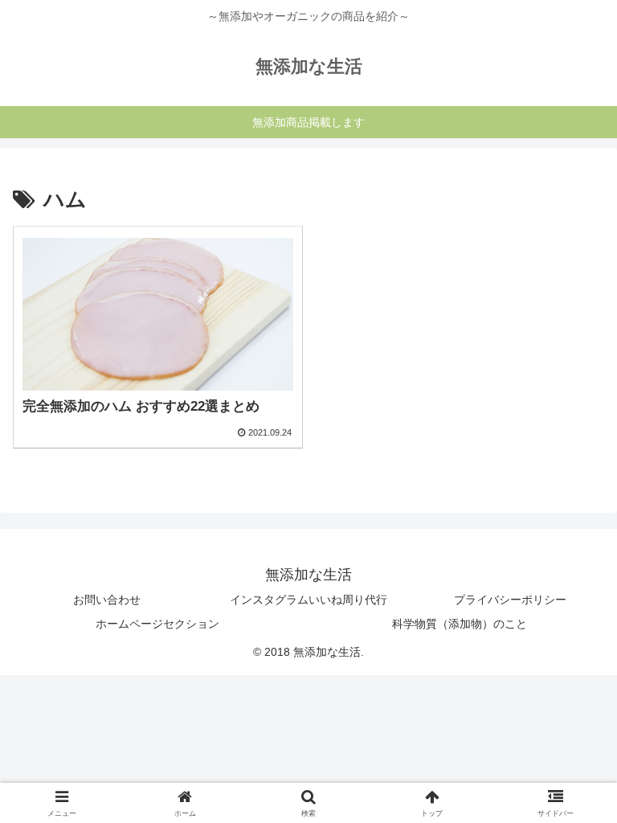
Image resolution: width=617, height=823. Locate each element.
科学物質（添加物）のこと (459, 623)
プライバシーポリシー (510, 599)
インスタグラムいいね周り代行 (308, 599)
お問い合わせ (107, 599)
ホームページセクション (157, 623)
